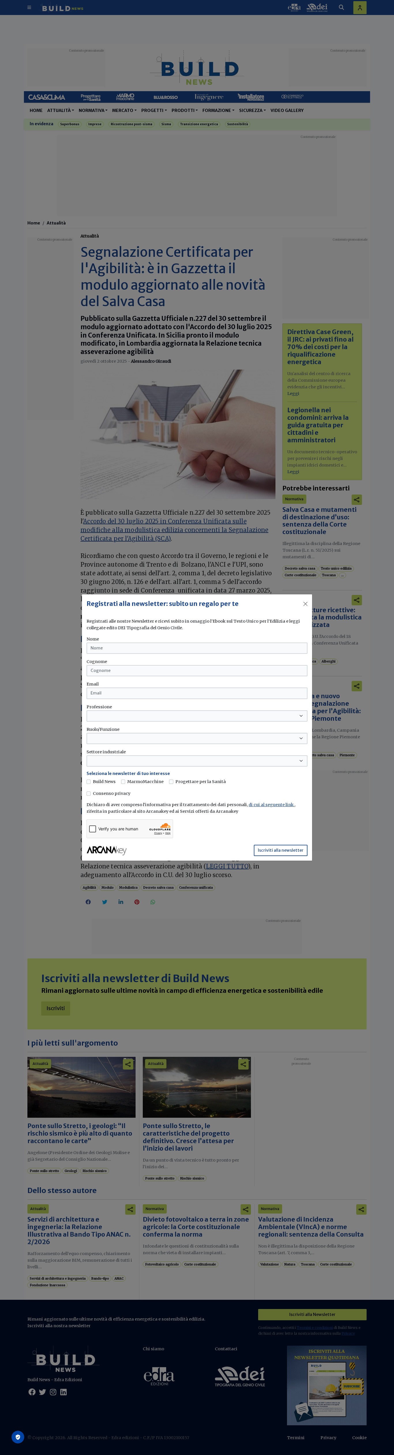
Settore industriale (106, 751)
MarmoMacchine (145, 781)
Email (93, 684)
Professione (99, 706)
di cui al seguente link (271, 804)
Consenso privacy (111, 793)
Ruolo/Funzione (103, 729)
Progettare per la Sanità (200, 781)
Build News (104, 781)
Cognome (97, 661)
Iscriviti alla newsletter (280, 850)
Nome (93, 639)
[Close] (305, 604)
